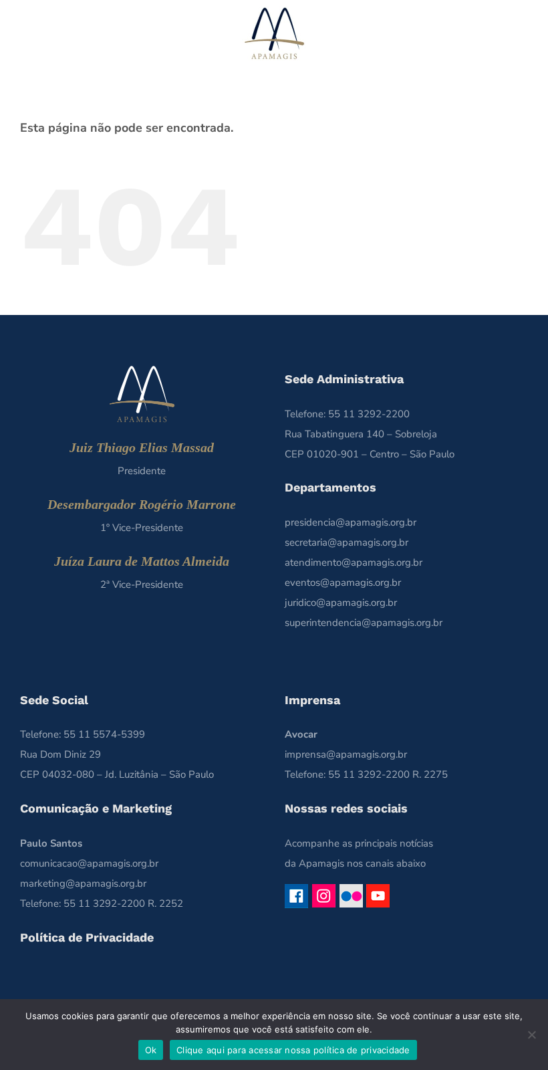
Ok (151, 1050)
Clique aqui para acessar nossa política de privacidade (293, 1050)
